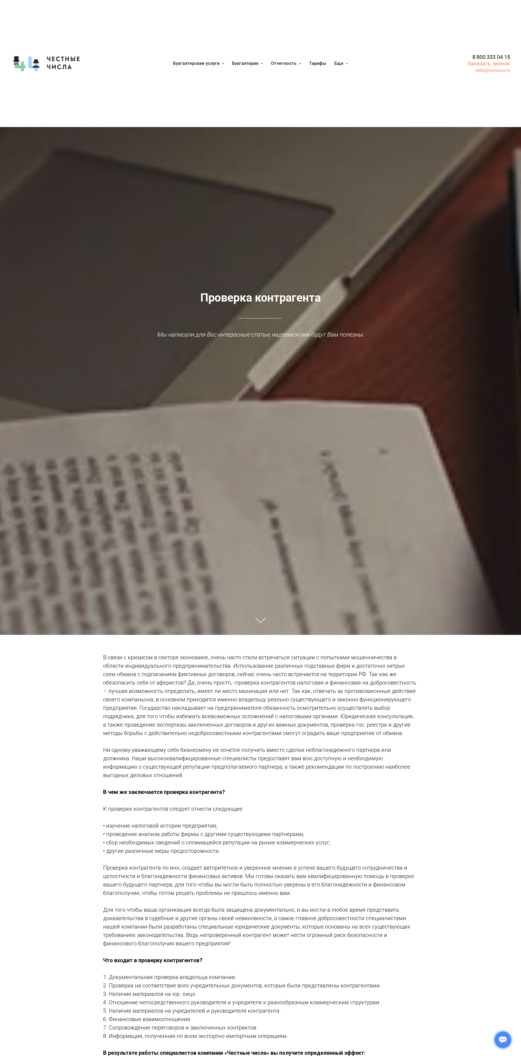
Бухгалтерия (245, 63)
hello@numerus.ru (492, 70)
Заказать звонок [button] (488, 63)
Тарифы (317, 63)
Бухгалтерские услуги (197, 63)
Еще (339, 63)
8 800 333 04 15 (491, 57)
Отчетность (284, 63)
